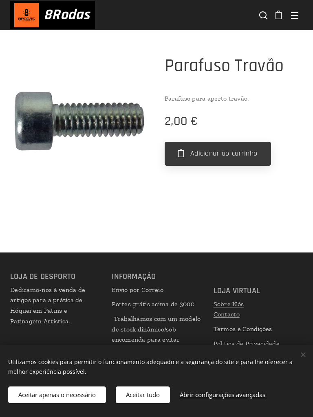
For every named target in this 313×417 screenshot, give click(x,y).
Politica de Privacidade (247, 343)
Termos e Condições (243, 329)
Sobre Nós (229, 304)
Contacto (227, 314)
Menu (295, 15)
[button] (262, 15)
